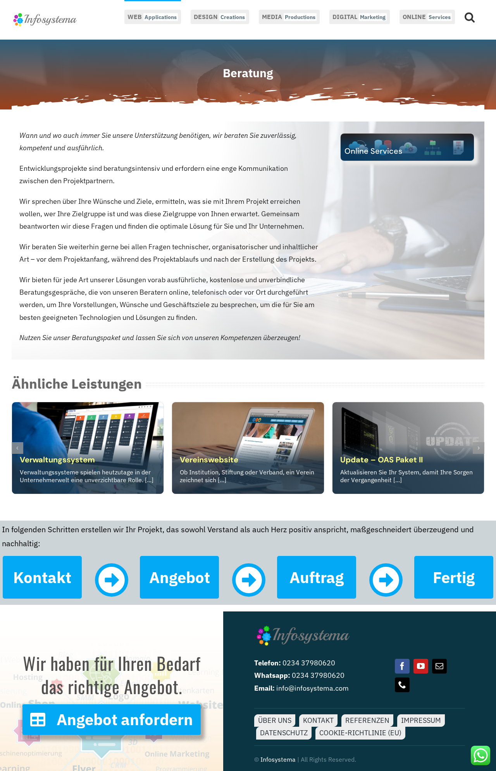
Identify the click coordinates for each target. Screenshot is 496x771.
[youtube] (420, 666)
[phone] (402, 684)
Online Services (373, 151)
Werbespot (201, 460)
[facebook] (402, 666)
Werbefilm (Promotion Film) (392, 460)
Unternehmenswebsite (63, 460)
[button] (470, 16)
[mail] (439, 666)
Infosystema (278, 759)
